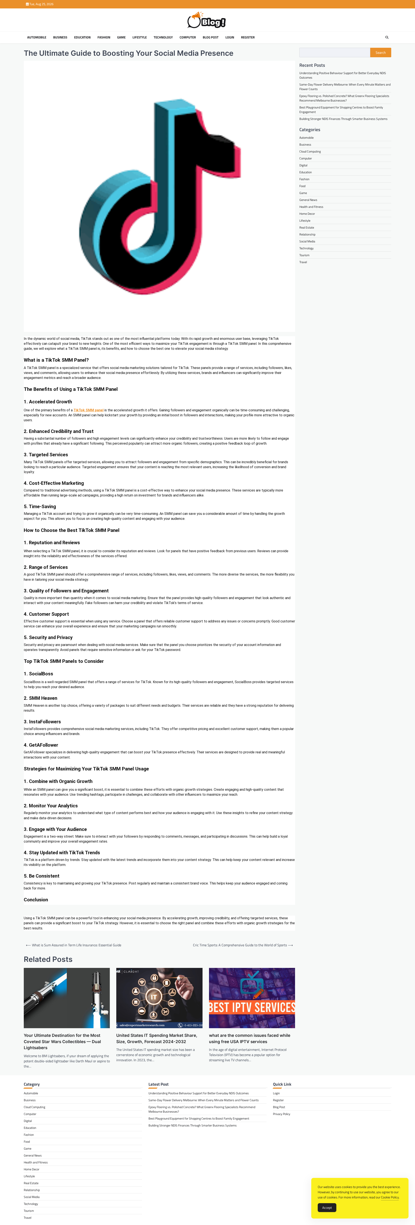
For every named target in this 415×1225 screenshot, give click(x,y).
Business (60, 37)
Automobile (36, 37)
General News (308, 199)
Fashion (103, 37)
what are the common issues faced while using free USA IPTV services (249, 1038)
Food (302, 185)
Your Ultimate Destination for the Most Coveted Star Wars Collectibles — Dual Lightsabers (62, 1041)
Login (229, 37)
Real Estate (306, 227)
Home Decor (307, 213)
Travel (303, 261)
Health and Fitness (311, 206)
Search (381, 52)
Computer (188, 37)
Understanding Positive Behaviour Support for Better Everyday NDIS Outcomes (198, 1093)
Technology (163, 37)
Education (82, 37)
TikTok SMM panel (88, 410)
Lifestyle (139, 37)
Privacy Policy (281, 1114)
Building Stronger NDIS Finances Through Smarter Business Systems (343, 118)
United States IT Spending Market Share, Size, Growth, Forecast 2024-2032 (156, 1038)
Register (248, 37)
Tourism (304, 255)
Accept (327, 1207)
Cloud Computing (310, 151)
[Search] (387, 37)
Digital (303, 165)
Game (121, 37)
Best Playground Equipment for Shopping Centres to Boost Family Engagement (198, 1118)
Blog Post (211, 37)
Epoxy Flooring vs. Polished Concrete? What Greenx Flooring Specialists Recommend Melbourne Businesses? (344, 97)
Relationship (307, 234)
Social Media (307, 241)
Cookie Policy (390, 1197)
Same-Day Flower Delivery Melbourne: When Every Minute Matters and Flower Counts (203, 1100)
